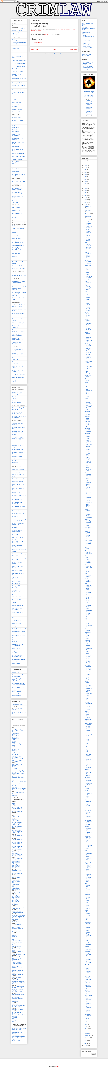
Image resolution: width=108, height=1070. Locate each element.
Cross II (14, 742)
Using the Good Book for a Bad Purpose (88, 648)
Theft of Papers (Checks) (19, 63)
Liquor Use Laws (16, 492)
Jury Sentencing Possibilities (16, 343)
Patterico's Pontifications (88, 44)
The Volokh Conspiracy (88, 62)
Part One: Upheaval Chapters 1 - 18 (89, 91)
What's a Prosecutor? (18, 449)
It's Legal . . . (88, 964)
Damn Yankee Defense (18, 872)
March (87, 1033)
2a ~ (21, 708)
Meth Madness (88, 333)
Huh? (13, 944)
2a (15, 225)
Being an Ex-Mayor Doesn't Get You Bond (88, 897)
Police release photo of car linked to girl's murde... (88, 246)
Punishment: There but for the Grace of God (18, 507)
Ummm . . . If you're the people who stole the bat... (88, 752)
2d (15, 709)
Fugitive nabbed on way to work (88, 287)
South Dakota (87, 510)
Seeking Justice (86, 40)
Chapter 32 (89, 104)
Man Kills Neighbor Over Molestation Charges (88, 224)
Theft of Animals (16, 69)
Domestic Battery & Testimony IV (17, 371)
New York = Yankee (88, 528)
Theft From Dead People (19, 60)
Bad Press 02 (16, 1006)
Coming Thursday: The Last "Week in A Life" (88, 475)
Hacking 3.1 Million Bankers (88, 561)
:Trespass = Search (19, 672)
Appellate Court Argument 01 (16, 996)
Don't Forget (88, 366)
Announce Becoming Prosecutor (17, 1012)
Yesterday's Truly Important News (88, 953)
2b (17, 225)
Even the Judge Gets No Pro (88, 934)
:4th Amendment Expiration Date (18, 675)
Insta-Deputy (15, 171)
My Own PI (15, 936)
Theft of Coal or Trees (18, 71)
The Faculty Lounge (87, 66)
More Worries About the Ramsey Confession (88, 322)
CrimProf (84, 27)
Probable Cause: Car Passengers (18, 130)
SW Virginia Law (86, 54)
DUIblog (84, 35)
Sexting (14, 99)
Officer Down (87, 547)
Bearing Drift (85, 55)
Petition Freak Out (17, 967)
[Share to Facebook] (58, 34)
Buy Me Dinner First (17, 754)
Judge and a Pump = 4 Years (88, 363)
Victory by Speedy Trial (18, 954)
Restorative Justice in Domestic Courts (18, 489)
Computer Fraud (16, 168)
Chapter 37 (89, 111)
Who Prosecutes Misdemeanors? (16, 252)
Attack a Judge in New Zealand (88, 765)
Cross (14, 741)
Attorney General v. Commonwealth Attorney (18, 193)
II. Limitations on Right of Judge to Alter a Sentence (19, 288)
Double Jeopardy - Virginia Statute (17, 397)
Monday (14, 1016)
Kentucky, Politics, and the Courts (87, 486)
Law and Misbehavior (88, 625)
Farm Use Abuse (16, 102)
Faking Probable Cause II (19, 628)
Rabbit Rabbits (87, 629)
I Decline (14, 795)
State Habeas (16, 971)
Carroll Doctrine (16, 695)
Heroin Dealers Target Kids (87, 314)
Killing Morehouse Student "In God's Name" (88, 605)
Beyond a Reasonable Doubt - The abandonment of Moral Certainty (18, 525)
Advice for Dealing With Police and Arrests (88, 714)
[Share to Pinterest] (59, 34)
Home (54, 49)
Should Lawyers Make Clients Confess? (18, 656)
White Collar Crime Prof (88, 28)
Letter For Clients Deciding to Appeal (88, 448)
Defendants (17, 615)
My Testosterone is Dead (19, 779)
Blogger (57, 1066)
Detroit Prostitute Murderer (88, 262)
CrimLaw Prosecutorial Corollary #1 (18, 748)
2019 (85, 174)
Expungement (16, 256)
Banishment (15, 166)
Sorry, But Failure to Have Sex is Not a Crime (88, 838)
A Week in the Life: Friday (88, 435)
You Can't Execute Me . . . (88, 492)
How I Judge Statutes (18, 469)
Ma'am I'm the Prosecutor (16, 736)
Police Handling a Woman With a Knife (88, 522)
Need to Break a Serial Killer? (87, 698)
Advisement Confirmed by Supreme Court (18, 305)
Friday (14, 1021)
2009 (85, 197)
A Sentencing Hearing (18, 907)
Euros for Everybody (88, 987)
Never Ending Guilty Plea (19, 789)
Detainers (15, 232)
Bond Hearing (16, 207)
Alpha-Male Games (88, 720)
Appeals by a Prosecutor (18, 181)
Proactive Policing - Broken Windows (17, 412)
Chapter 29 (89, 100)
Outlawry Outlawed (17, 159)
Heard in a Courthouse (18, 994)
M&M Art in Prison (88, 859)
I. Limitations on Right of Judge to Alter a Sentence (18, 282)
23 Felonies (15, 740)
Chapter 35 (89, 108)
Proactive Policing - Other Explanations (19, 417)
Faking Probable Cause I (19, 626)
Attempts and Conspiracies (15, 47)
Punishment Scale (17, 499)
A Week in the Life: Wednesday (88, 424)
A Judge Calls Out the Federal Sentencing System (88, 830)
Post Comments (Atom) (57, 53)
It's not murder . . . (88, 992)
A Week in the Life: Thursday (88, 430)
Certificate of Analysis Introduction (18, 126)
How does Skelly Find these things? (87, 455)
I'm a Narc (15, 868)
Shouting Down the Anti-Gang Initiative (88, 567)
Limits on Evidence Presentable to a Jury (18, 339)
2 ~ (22, 114)
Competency (15, 733)
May (86, 1028)
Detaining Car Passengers (16, 134)
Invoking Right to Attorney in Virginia (17, 248)
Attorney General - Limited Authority (17, 189)
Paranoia (14, 750)
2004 (85, 1043)
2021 (85, 170)
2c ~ (13, 709)
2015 (85, 183)
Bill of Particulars (16, 238)
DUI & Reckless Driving (18, 156)
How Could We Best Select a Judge (17, 644)
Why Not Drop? (16, 752)
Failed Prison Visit (17, 992)
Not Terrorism (88, 982)
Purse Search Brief (17, 911)
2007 (85, 202)
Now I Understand (88, 759)
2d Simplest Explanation (18, 744)
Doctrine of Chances (17, 481)
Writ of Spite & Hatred (18, 597)
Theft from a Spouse (17, 51)
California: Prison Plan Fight (88, 692)
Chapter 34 (89, 107)
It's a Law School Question (88, 978)
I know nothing (16, 738)
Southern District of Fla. (88, 36)
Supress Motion (16, 830)
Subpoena (15, 235)
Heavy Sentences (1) (18, 510)
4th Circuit (84, 30)
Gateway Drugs (16, 472)
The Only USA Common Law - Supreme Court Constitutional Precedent (18, 438)
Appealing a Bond (17, 213)
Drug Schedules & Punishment (17, 546)
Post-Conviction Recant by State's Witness (88, 853)
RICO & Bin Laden (17, 648)
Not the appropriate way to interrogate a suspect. (88, 705)
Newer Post (34, 49)
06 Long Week (16, 901)
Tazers (14, 602)
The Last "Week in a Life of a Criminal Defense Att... (88, 406)
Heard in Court (16, 1001)
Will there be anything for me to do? (88, 542)
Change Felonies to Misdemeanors (17, 531)
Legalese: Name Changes (16, 640)
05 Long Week (16, 866)
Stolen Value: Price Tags (18, 89)
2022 (85, 167)
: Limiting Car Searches (17, 679)
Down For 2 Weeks (88, 300)
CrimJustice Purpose (17, 612)
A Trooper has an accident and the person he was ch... (88, 781)
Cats (13, 734)
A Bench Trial (15, 979)
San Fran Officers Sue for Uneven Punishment (88, 534)
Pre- (17, 570)
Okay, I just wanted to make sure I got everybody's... (88, 1017)
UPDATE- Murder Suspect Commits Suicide (88, 232)
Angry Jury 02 (16, 931)
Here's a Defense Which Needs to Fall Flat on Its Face (88, 877)
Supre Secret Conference (19, 781)
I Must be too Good (17, 1009)
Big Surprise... (88, 282)
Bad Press (15, 1004)
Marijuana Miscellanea (88, 642)
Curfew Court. (87, 379)
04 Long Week (16, 865)
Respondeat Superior (18, 153)
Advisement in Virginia (18, 313)
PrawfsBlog (85, 69)
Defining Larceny (16, 40)
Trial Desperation (17, 823)
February (88, 1035)
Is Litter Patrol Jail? (17, 758)
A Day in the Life (16, 958)
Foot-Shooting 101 (17, 783)
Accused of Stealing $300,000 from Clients (88, 772)
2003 (85, 1045)
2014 (85, 186)
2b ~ (24, 708)
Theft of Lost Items (17, 53)
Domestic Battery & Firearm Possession (17, 354)
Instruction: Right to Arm (18, 268)
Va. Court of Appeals (17, 998)
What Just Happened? (18, 986)
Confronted (15, 904)
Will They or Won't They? (88, 929)
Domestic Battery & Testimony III (17, 366)
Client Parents (16, 1040)
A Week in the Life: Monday (88, 413)
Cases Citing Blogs (88, 734)
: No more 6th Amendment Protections (18, 683)
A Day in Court (16, 927)
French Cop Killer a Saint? (88, 239)
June (86, 1026)
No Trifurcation (16, 146)
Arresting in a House (17, 120)
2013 (85, 188)
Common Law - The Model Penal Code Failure (17, 433)
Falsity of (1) (16, 582)
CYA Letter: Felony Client (19, 1028)
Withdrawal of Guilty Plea (19, 323)
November (88, 210)
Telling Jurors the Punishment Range (17, 241)
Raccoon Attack (16, 946)
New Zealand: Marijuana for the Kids (88, 597)
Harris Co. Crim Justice (88, 38)
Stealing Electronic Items (19, 82)
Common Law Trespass (18, 123)
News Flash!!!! (88, 939)
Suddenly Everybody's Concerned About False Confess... (88, 348)
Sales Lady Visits (16, 908)
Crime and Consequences (86, 42)
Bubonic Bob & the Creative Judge (17, 764)
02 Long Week (16, 862)
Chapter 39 (89, 114)
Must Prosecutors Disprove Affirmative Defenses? (17, 541)
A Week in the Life (17, 807)
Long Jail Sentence (88, 943)
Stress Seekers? (16, 620)
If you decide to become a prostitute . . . (88, 998)
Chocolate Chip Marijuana (16, 852)
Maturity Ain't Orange (18, 773)
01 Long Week (16, 861)
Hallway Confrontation (18, 777)
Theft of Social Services (18, 66)
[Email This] (53, 34)
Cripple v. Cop (16, 860)
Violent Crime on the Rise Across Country (88, 255)
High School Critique (17, 855)
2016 (85, 181)
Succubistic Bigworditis (18, 478)
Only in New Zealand (88, 329)
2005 (85, 1040)
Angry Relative (16, 876)
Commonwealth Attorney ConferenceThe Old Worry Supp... (88, 866)
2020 (85, 172)
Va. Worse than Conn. (18, 988)
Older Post (73, 49)
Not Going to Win (17, 776)
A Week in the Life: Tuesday (88, 418)
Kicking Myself (16, 957)
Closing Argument (17, 837)
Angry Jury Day (16, 930)
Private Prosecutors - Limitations (18, 197)
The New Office (16, 729)
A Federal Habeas (17, 963)
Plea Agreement (16, 623)
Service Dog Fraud (17, 109)
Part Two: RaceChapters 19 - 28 (88, 96)
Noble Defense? (16, 663)
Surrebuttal (15, 259)
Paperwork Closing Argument (17, 760)
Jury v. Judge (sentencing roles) (17, 334)
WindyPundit (85, 65)
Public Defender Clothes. (88, 912)
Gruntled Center (86, 63)
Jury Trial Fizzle (16, 977)
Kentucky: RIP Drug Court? (88, 655)
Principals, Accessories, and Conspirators (18, 175)
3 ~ (16, 273)
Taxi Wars (87, 571)
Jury (13, 745)
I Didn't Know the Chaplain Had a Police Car (88, 441)
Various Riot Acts (16, 599)
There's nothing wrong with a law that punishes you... (88, 742)
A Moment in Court (17, 940)
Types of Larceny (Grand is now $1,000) (19, 43)
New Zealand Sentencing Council (88, 498)
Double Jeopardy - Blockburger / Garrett (18, 393)
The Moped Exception (18, 112)
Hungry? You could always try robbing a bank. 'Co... (88, 794)
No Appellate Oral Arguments (17, 608)
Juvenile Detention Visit (18, 916)
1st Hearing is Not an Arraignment (18, 229)
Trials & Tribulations (87, 46)
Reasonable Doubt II (17, 266)
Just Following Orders (18, 377)
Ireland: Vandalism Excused (88, 948)
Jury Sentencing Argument (16, 756)
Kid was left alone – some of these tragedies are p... (88, 269)
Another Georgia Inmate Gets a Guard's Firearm (88, 306)
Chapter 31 (89, 103)
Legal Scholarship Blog (88, 67)
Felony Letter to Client (88, 469)
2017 (85, 179)
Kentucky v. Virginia (17, 537)
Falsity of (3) (16, 590)
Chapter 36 (89, 110)
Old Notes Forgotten (88, 481)
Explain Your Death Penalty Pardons (88, 505)
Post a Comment (37, 42)
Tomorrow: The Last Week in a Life (88, 463)
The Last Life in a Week (18, 1015)
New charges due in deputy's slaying (88, 294)
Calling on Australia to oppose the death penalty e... (88, 669)
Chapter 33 (89, 106)
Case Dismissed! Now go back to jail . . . (88, 905)
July (86, 1024)
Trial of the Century (17, 922)
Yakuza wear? (87, 399)
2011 (85, 193)
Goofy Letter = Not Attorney (88, 580)
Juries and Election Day (18, 245)
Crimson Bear (87, 787)
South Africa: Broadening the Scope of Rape (88, 635)
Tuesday (14, 1017)
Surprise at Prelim (17, 903)
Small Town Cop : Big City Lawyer (18, 771)
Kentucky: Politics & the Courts (88, 552)
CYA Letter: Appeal (17, 1029)
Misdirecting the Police (18, 617)
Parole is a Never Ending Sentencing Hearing (19, 519)
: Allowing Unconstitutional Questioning (16, 691)
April (86, 1031)
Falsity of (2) (16, 586)
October (87, 213)
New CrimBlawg (88, 620)
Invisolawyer (15, 966)
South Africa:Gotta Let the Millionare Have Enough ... (88, 684)
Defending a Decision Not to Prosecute (88, 515)
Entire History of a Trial (18, 1005)
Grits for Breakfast (87, 34)
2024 (85, 163)
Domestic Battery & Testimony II (17, 362)
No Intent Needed (17, 117)
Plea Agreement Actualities (16, 461)
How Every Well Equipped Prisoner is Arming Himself (88, 970)
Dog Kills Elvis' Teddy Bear (87, 917)
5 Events (14, 819)
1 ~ (20, 114)
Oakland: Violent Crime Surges (87, 677)
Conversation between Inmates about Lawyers (18, 1035)
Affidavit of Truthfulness (18, 915)
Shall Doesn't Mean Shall (19, 374)
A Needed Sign (16, 820)
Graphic (20, 30)
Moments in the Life (17, 917)
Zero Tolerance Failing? (88, 575)
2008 (85, 199)
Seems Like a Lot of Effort (88, 923)
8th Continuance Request (19, 788)
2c (20, 225)
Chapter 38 (89, 112)
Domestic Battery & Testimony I (17, 358)
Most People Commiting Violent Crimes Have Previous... (88, 727)
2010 (85, 195)
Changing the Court (87, 47)
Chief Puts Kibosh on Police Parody (88, 370)
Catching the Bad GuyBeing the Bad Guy (88, 613)
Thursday (14, 1020)
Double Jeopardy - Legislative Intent (17, 401)
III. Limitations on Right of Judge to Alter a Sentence (19, 294)
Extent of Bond (16, 210)
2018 (85, 176)
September (88, 216)
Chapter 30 (89, 102)
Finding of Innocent (17, 605)
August (87, 220)
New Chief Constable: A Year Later (88, 846)
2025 (85, 160)
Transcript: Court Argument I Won (16, 925)
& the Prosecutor (18, 687)
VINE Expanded (88, 383)
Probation (15, 516)
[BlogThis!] (55, 34)
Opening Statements (17, 704)
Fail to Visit (15, 919)
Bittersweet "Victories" (18, 981)
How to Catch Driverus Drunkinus (88, 661)
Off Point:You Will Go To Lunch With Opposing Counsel (88, 588)
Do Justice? (15, 534)
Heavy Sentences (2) (18, 513)
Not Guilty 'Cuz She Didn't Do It (88, 357)
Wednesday (15, 1019)
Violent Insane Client (17, 912)
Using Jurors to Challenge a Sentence (18, 330)
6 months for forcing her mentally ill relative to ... (88, 814)
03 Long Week (16, 864)
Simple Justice (86, 32)
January (87, 1038)
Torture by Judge (16, 962)
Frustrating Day (16, 870)
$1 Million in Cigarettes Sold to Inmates (88, 822)
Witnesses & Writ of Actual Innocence (17, 350)
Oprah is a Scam (88, 375)
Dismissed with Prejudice (19, 275)
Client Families (16, 892)
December (88, 206)
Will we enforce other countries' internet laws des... (88, 888)
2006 (85, 204)
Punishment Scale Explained (17, 503)
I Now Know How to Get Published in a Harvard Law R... (88, 1008)
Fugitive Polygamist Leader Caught (88, 277)
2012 (85, 190)
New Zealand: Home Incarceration (88, 338)
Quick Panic (15, 827)
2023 (85, 165)
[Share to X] (56, 34)
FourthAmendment (87, 26)
